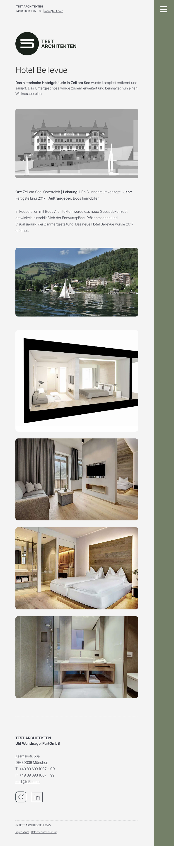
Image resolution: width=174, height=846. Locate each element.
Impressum (22, 832)
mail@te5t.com (53, 11)
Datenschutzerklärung (44, 832)
